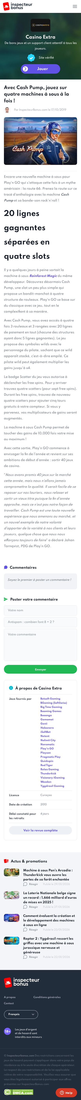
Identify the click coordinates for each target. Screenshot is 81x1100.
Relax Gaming (49, 769)
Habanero (47, 728)
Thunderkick (48, 773)
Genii (43, 724)
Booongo (46, 715)
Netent (44, 736)
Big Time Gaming (51, 707)
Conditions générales (47, 997)
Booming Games (50, 711)
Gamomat (46, 719)
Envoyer (40, 669)
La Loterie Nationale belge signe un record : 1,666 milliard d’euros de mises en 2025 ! (50, 898)
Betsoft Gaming (50, 699)
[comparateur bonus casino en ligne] (17, 6)
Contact (9, 1003)
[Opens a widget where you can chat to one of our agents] (66, 1093)
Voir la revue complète (40, 830)
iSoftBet (45, 732)
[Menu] (75, 6)
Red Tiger (46, 765)
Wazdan (45, 782)
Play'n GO (47, 748)
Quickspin (46, 761)
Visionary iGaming (52, 778)
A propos (10, 997)
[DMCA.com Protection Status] (18, 1091)
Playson (45, 753)
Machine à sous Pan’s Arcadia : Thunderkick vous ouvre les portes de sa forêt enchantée (48, 875)
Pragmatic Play (50, 757)
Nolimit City (48, 740)
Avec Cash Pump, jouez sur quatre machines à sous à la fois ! (36, 94)
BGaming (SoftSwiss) (53, 703)
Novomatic (47, 744)
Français (13, 1014)
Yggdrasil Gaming (52, 786)
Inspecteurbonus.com (20, 1055)
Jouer (42, 69)
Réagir (33, 884)
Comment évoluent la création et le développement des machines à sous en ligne (49, 920)
